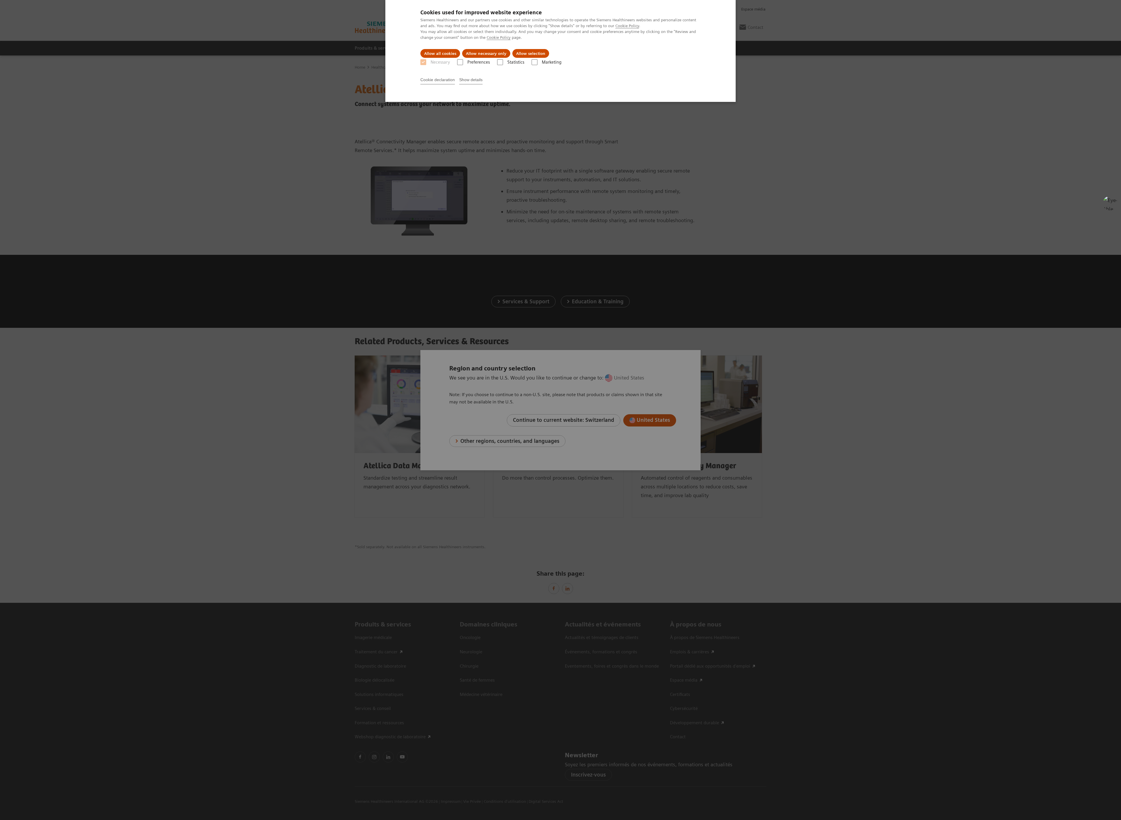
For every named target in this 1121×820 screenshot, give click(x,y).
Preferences (478, 62)
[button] (1110, 203)
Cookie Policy (627, 25)
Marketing (551, 62)
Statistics (515, 62)
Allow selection (530, 53)
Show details (471, 79)
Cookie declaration (437, 79)
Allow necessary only (486, 53)
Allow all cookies (440, 53)
